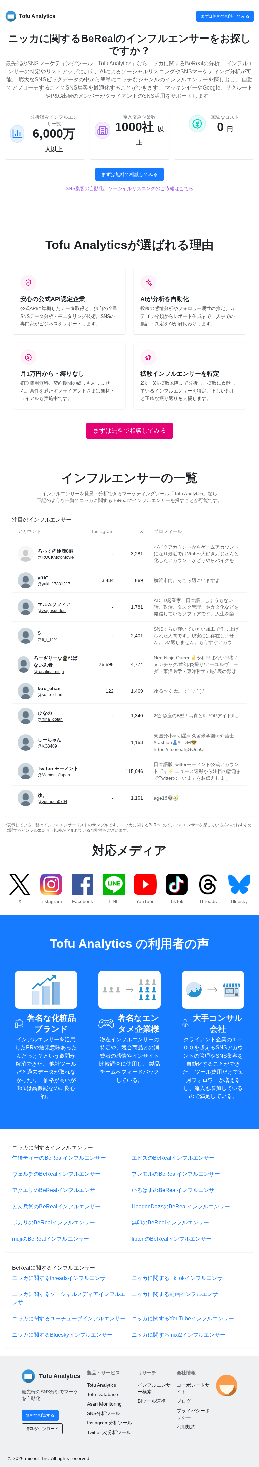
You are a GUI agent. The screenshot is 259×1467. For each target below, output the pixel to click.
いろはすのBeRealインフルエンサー (176, 1190)
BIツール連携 (152, 1401)
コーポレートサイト (193, 1388)
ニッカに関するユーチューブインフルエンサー (68, 1318)
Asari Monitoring (104, 1404)
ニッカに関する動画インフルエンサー (177, 1294)
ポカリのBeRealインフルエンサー (53, 1222)
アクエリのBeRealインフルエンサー (56, 1190)
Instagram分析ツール (109, 1422)
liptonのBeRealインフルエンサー (171, 1239)
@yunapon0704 (52, 801)
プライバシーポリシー (193, 1414)
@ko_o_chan (50, 694)
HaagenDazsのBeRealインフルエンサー (181, 1206)
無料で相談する (40, 1415)
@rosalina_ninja (49, 671)
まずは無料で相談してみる (225, 16)
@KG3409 (47, 746)
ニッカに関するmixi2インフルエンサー (178, 1335)
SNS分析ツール (103, 1413)
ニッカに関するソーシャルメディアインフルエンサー (68, 1298)
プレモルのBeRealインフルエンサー (176, 1174)
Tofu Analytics (101, 1385)
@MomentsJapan (54, 775)
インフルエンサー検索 (154, 1388)
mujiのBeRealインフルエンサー (50, 1239)
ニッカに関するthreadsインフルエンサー (61, 1278)
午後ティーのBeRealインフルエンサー (59, 1158)
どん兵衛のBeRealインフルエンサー (56, 1206)
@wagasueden (52, 610)
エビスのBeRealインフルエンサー (173, 1158)
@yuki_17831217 (54, 584)
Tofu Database (102, 1394)
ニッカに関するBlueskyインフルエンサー (62, 1335)
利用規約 (186, 1427)
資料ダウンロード (42, 1428)
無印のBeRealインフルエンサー (170, 1222)
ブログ (184, 1401)
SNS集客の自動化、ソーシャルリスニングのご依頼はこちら (129, 188)
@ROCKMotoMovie (56, 557)
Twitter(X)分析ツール (109, 1432)
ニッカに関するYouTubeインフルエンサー (183, 1318)
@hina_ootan (50, 719)
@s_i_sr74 (48, 639)
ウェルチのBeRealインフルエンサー (56, 1174)
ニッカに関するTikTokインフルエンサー (180, 1278)
